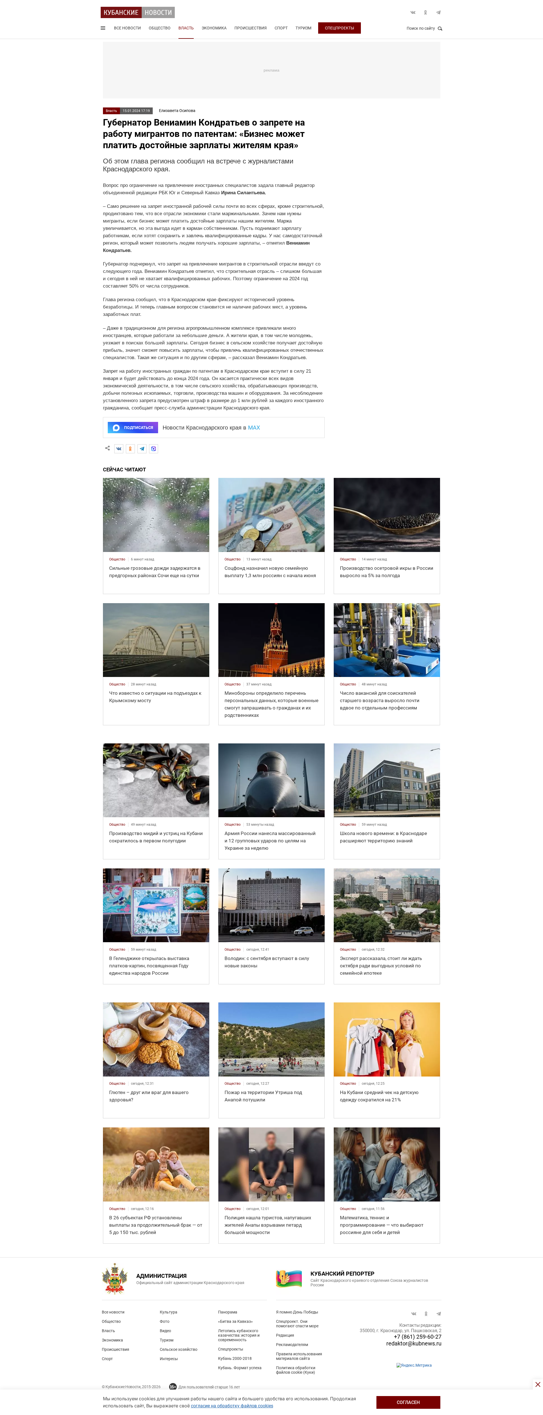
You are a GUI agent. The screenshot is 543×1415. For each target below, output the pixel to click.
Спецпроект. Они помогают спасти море (297, 1323)
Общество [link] (117, 559)
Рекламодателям (292, 1344)
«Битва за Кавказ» (235, 1321)
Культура (168, 1312)
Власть (186, 28)
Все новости (127, 28)
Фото (164, 1321)
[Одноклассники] (130, 448)
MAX (254, 427)
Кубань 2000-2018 (235, 1358)
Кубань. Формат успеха (240, 1368)
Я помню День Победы (297, 1312)
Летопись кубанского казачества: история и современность (239, 1335)
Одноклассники (425, 12)
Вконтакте (413, 12)
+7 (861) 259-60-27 (417, 1336)
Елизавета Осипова (177, 110)
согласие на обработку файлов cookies (232, 1405)
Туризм (303, 28)
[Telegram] (141, 448)
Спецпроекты (339, 28)
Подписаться (138, 427)
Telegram (438, 12)
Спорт (281, 28)
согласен (408, 1402)
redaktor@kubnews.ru (413, 1343)
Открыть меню (103, 29)
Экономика (214, 28)
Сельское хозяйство (178, 1349)
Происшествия (250, 28)
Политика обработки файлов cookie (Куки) (295, 1370)
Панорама (227, 1312)
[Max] (153, 448)
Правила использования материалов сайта (299, 1356)
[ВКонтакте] (118, 448)
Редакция (285, 1335)
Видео (165, 1330)
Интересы (169, 1358)
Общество (160, 28)
